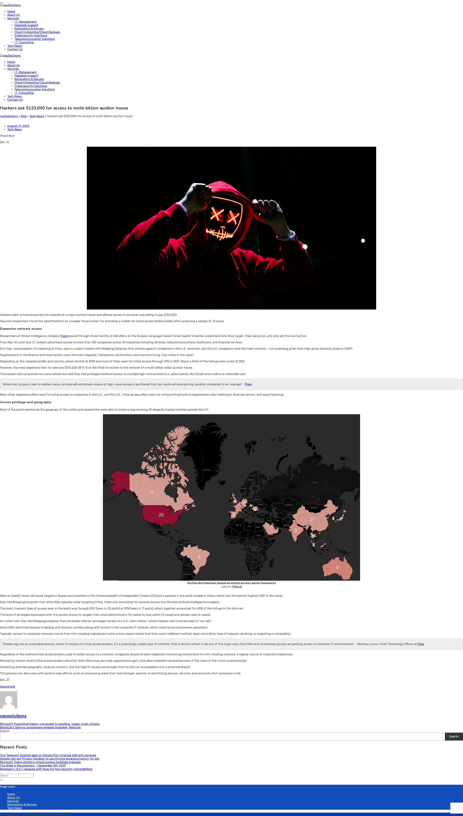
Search (5, 731)
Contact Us (15, 49)
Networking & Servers (29, 28)
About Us (13, 15)
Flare (64, 336)
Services (13, 18)
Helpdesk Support (26, 25)
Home (11, 11)
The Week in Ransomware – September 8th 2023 (33, 765)
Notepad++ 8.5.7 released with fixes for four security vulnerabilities (46, 769)
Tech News (14, 46)
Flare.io (237, 586)
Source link (7, 686)
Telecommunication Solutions (34, 39)
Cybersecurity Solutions (30, 35)
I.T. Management (25, 22)
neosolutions (13, 716)
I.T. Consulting (24, 42)
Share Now (7, 135)
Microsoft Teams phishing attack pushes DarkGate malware (40, 762)
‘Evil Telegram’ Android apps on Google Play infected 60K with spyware (48, 755)
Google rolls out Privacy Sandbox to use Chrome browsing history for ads (49, 758)
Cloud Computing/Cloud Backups (37, 32)
